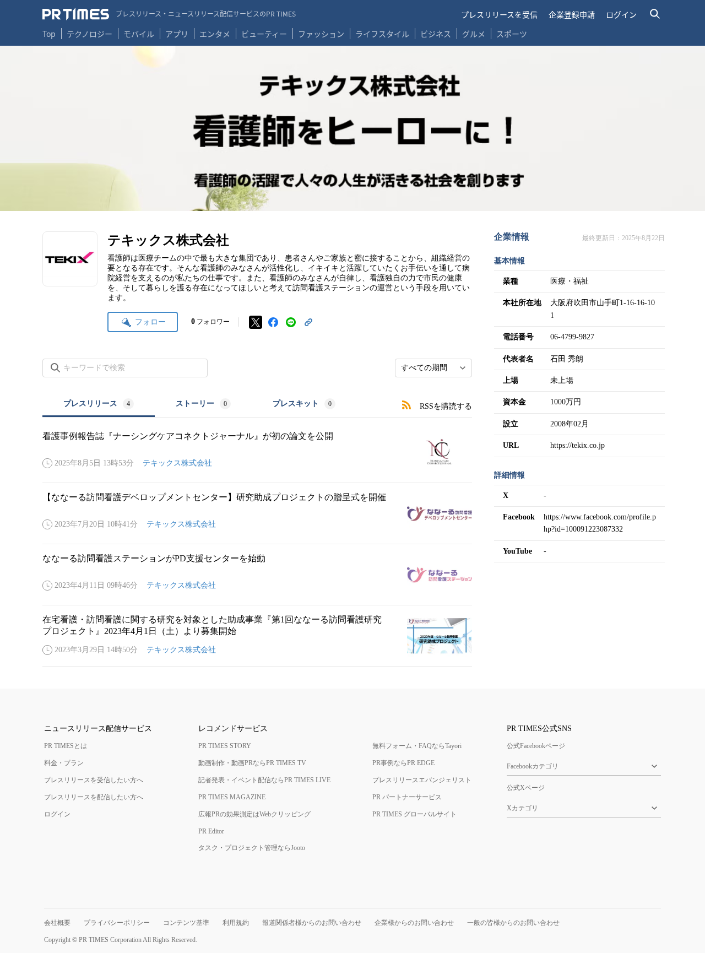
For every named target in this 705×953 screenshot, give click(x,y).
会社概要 (57, 923)
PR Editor (211, 831)
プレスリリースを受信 (499, 14)
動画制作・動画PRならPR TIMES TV (252, 763)
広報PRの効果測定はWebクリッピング (254, 814)
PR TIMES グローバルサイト (414, 814)
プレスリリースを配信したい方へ (93, 797)
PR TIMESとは (65, 746)
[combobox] (433, 368)
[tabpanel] (257, 542)
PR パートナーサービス (407, 797)
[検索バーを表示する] (655, 14)
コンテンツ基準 (186, 923)
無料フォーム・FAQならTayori (417, 746)
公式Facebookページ (536, 746)
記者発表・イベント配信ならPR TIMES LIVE (264, 780)
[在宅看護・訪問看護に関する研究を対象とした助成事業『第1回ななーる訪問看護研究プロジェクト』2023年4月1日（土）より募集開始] (257, 635)
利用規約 (236, 923)
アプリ (176, 33)
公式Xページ (526, 788)
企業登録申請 (572, 14)
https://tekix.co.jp (577, 445)
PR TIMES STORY (224, 746)
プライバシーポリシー (117, 923)
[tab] (98, 404)
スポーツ (511, 33)
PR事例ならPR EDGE (403, 763)
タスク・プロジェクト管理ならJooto (251, 848)
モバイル (138, 33)
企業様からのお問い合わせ (414, 923)
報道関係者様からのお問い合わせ (311, 923)
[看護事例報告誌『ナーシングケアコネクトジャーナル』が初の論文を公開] (257, 452)
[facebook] (273, 322)
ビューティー (264, 33)
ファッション (321, 33)
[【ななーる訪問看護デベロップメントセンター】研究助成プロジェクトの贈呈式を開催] (257, 513)
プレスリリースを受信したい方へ (93, 780)
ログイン (621, 14)
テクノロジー (89, 33)
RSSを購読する (446, 406)
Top (49, 33)
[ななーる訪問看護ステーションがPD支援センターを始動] (257, 574)
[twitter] (255, 322)
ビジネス (435, 33)
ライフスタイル (382, 33)
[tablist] (199, 404)
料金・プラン (64, 763)
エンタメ (214, 33)
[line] (290, 322)
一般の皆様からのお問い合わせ (513, 923)
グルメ (473, 33)
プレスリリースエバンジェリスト (421, 780)
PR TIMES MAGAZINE (231, 797)
